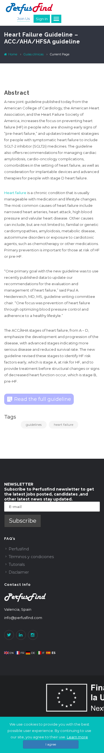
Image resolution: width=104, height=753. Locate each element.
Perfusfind (19, 548)
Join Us (23, 18)
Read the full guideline (42, 399)
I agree (50, 744)
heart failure (63, 424)
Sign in (42, 19)
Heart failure (15, 192)
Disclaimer (19, 572)
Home (12, 54)
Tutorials (17, 564)
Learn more (77, 737)
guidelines (34, 424)
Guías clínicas (34, 54)
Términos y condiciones (31, 556)
